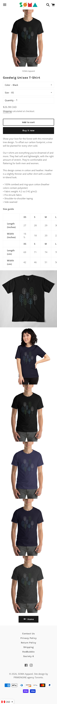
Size (7, 92)
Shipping (7, 111)
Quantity (9, 100)
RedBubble (28, 651)
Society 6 (28, 656)
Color (7, 84)
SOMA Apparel (25, 673)
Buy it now (28, 130)
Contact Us (28, 633)
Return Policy (28, 642)
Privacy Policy (28, 638)
